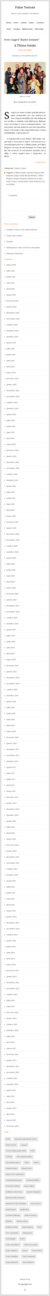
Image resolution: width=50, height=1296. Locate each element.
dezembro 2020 (12, 534)
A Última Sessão (25, 45)
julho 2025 (10, 271)
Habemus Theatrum (14, 254)
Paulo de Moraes (31, 1215)
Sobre (16, 23)
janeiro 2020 (11, 600)
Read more (41, 162)
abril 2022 (10, 438)
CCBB (32, 1151)
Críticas (24, 23)
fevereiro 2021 (12, 522)
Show (9, 29)
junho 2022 (10, 426)
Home (8, 23)
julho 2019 (10, 636)
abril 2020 (10, 582)
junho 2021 (10, 498)
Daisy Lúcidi (19, 176)
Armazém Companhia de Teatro (26, 1139)
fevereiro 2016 (12, 845)
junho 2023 (10, 355)
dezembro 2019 (12, 606)
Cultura (36, 1162)
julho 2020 (10, 564)
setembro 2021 (12, 480)
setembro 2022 (12, 408)
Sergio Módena (27, 1227)
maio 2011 (10, 1096)
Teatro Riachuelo (12, 1262)
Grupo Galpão (29, 1186)
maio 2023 (10, 361)
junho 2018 (10, 713)
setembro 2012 (12, 1030)
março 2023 (11, 373)
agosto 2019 (11, 630)
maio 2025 (10, 283)
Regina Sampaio (20, 178)
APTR (8, 1139)
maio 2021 (10, 504)
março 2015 (11, 911)
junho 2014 (10, 947)
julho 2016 (10, 827)
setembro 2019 (12, 624)
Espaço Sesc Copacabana (15, 1174)
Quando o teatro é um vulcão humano (21, 230)
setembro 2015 (12, 875)
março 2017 (11, 791)
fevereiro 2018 (12, 737)
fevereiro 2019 (12, 666)
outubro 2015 (11, 869)
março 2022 (11, 444)
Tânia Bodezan (35, 181)
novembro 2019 (12, 612)
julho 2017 (10, 773)
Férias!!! (9, 242)
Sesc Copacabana (12, 1233)
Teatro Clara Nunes (13, 1245)
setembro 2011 (12, 1084)
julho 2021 (10, 492)
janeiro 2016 (11, 851)
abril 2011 (10, 1102)
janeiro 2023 (11, 385)
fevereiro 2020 (12, 594)
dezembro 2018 (12, 678)
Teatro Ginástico (12, 1250)
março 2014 (11, 965)
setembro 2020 (12, 552)
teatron (24, 1250)
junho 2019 (10, 642)
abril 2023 (10, 367)
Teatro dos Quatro (30, 1245)
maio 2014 (10, 953)
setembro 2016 (12, 815)
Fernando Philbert (32, 1180)
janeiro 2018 (11, 743)
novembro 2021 (12, 468)
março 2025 (11, 295)
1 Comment (12, 195)
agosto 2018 (11, 702)
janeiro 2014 (11, 977)
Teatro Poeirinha (12, 1256)
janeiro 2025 (11, 307)
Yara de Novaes (28, 1262)
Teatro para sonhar (14, 236)
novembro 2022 (12, 397)
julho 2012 (10, 1036)
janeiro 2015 (11, 917)
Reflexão (9, 1221)
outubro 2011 (11, 1078)
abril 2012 (10, 1042)
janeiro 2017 (11, 803)
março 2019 (11, 660)
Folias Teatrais (25, 7)
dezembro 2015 (12, 857)
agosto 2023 (11, 343)
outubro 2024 (11, 325)
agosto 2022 (11, 414)
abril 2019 (10, 654)
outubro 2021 (11, 474)
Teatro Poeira (37, 1250)
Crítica (27, 1162)
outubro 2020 (11, 546)
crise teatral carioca (13, 1162)
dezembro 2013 (12, 983)
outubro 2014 (11, 935)
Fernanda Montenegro (14, 1180)
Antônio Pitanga (33, 173)
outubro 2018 (11, 690)
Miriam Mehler (31, 176)
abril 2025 (10, 289)
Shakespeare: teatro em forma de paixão (23, 248)
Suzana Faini (23, 181)
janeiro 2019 (11, 672)
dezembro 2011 (12, 1066)
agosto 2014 (11, 941)
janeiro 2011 (11, 1108)
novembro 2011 (12, 1072)
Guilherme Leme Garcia (14, 1192)
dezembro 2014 (12, 923)
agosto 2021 (11, 486)
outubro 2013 (11, 994)
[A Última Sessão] (25, 51)
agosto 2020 (11, 558)
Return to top (25, 1279)
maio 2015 (10, 899)
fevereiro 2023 (12, 379)
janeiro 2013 (11, 1018)
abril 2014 (10, 959)
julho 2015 (10, 887)
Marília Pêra (24, 1209)
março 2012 (11, 1048)
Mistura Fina (27, 29)
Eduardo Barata (11, 1168)
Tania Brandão (25, 50)
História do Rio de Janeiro (15, 1198)
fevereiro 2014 (12, 971)
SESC (39, 1227)
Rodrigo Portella (11, 1227)
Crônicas (16, 29)
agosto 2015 (11, 881)
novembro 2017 (12, 755)
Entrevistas (39, 29)
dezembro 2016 (12, 809)
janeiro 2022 (11, 456)
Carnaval (40, 23)
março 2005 (11, 1120)
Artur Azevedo (11, 1145)
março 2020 (11, 588)
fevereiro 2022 (12, 450)
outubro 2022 (11, 402)
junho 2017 (10, 779)
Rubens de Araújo (35, 178)
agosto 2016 (11, 821)
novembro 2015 (12, 863)
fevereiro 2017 (12, 797)
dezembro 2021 (12, 462)
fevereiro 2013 (12, 1012)
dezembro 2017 (12, 749)
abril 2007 (10, 1114)
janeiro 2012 (11, 1060)
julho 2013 (10, 1000)
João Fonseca (36, 1203)
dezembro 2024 (12, 313)
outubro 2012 (11, 1024)
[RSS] (25, 1290)
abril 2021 (10, 510)
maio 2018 (10, 719)
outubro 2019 (11, 618)
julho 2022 (10, 420)
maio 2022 (10, 432)
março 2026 (11, 265)
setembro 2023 (12, 337)
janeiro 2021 (11, 528)
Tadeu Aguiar (10, 1239)
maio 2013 (10, 1006)
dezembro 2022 (12, 391)
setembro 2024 (12, 331)
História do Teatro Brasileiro (16, 1203)
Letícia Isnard (11, 1209)
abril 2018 (10, 725)
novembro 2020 (12, 540)
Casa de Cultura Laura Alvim (16, 1151)
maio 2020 (10, 576)
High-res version (25, 96)
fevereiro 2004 (12, 1126)
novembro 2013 (12, 989)
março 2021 (11, 516)
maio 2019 (10, 648)
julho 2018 (10, 708)
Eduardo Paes (27, 1168)
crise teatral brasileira (24, 1157)
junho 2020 (10, 570)
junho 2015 (10, 893)
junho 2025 (10, 277)
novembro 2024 (12, 319)
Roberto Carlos (22, 1221)
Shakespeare (27, 1233)
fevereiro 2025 (12, 301)
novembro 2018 (12, 684)
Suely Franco (11, 181)
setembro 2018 (12, 696)
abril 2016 (10, 833)
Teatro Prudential (28, 1256)
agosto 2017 (11, 767)
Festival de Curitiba (12, 1186)
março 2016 (11, 839)
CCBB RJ (9, 1157)
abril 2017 (10, 785)
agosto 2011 (11, 1090)
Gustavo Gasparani (33, 1192)
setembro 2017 (12, 761)
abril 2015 (10, 905)
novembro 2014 (12, 929)
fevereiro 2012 (12, 1054)
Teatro (31, 23)
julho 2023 (10, 349)
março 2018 (11, 731)
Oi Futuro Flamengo (13, 1215)
